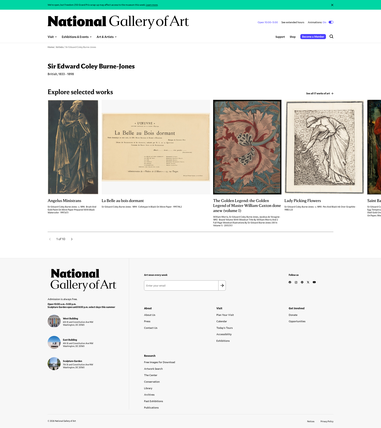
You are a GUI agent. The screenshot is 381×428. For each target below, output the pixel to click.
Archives (149, 394)
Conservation (152, 381)
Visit (51, 37)
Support (280, 37)
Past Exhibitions (153, 401)
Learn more (152, 4)
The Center (150, 375)
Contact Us (150, 328)
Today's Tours (224, 328)
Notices (310, 421)
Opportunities (297, 321)
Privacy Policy (327, 421)
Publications (151, 407)
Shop (293, 37)
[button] (50, 239)
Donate (293, 315)
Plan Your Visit (225, 315)
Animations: (317, 22)
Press (147, 321)
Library (148, 388)
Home (51, 46)
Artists (59, 46)
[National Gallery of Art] (82, 278)
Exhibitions (223, 340)
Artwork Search (153, 368)
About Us (149, 315)
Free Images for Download (159, 362)
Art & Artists (105, 37)
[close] (332, 5)
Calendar (221, 321)
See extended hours (292, 22)
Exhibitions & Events (75, 37)
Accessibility (224, 334)
